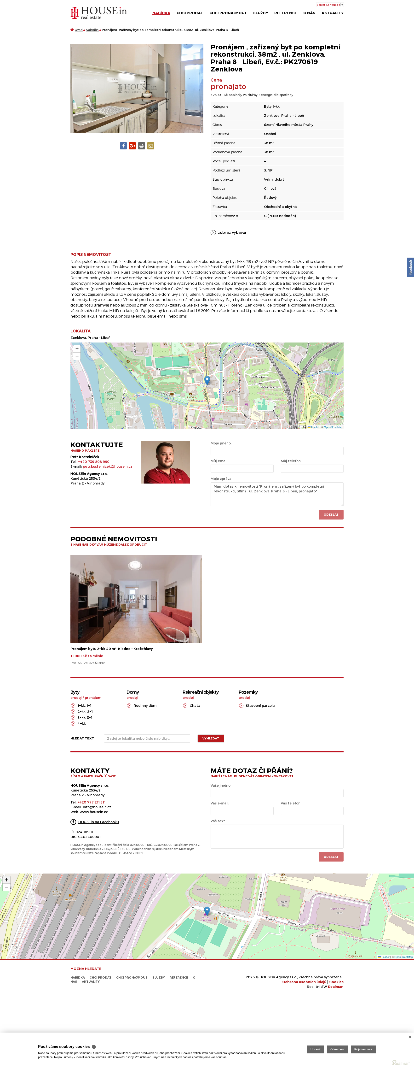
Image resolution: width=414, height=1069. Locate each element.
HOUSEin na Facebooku (98, 822)
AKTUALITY (333, 13)
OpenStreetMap (333, 427)
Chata (195, 705)
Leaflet (314, 427)
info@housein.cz (97, 807)
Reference (285, 13)
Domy (132, 692)
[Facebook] (410, 267)
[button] (207, 381)
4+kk (82, 723)
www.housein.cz (94, 812)
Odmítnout (337, 1049)
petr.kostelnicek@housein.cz (107, 466)
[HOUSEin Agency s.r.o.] (98, 13)
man (336, 987)
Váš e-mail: (220, 803)
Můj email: (219, 461)
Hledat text (82, 738)
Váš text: (218, 821)
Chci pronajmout (228, 13)
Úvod (79, 30)
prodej (76, 698)
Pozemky (248, 692)
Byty (74, 692)
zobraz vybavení (233, 232)
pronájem (93, 698)
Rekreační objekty (200, 692)
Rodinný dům (145, 705)
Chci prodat (190, 13)
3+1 (89, 717)
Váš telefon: (291, 803)
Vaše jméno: (221, 785)
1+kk (81, 705)
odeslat (331, 856)
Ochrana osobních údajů (304, 982)
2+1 (90, 711)
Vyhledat (210, 738)
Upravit (315, 1049)
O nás (309, 13)
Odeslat (331, 514)
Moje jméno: (221, 443)
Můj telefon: (291, 461)
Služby (260, 13)
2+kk (82, 711)
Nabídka (161, 13)
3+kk (81, 717)
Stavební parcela (260, 705)
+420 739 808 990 (93, 462)
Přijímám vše (363, 1049)
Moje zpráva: (221, 479)
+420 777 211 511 (91, 802)
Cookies (336, 982)
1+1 (88, 705)
